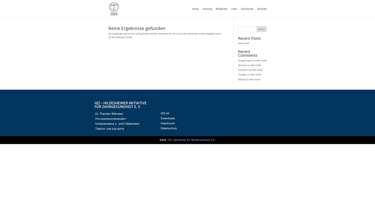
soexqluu (242, 74)
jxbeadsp (242, 65)
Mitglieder (222, 9)
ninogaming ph (245, 60)
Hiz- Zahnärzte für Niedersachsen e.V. (191, 140)
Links (234, 9)
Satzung (207, 9)
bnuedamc (243, 69)
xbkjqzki (242, 79)
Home (195, 9)
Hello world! (243, 43)
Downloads (247, 9)
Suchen (261, 29)
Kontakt (262, 9)
